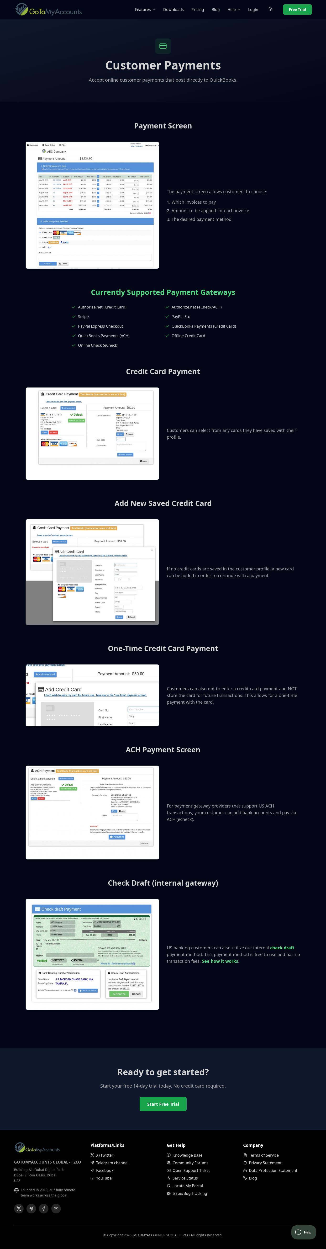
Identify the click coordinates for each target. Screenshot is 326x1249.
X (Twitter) (105, 1155)
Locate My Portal (188, 1185)
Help (231, 9)
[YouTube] (56, 1208)
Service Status (185, 1178)
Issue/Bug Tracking (190, 1193)
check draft (282, 948)
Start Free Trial (163, 1104)
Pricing (197, 9)
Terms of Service (264, 1155)
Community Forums (190, 1162)
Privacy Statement (265, 1162)
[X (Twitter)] (19, 1208)
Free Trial (297, 9)
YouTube (104, 1178)
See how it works (220, 961)
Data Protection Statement (273, 1170)
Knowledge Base (187, 1155)
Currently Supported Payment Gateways (163, 292)
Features (143, 9)
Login (253, 9)
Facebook (105, 1170)
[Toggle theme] (270, 9)
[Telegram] (31, 1208)
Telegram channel (112, 1162)
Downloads (173, 9)
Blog (216, 9)
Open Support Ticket (191, 1170)
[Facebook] (43, 1208)
